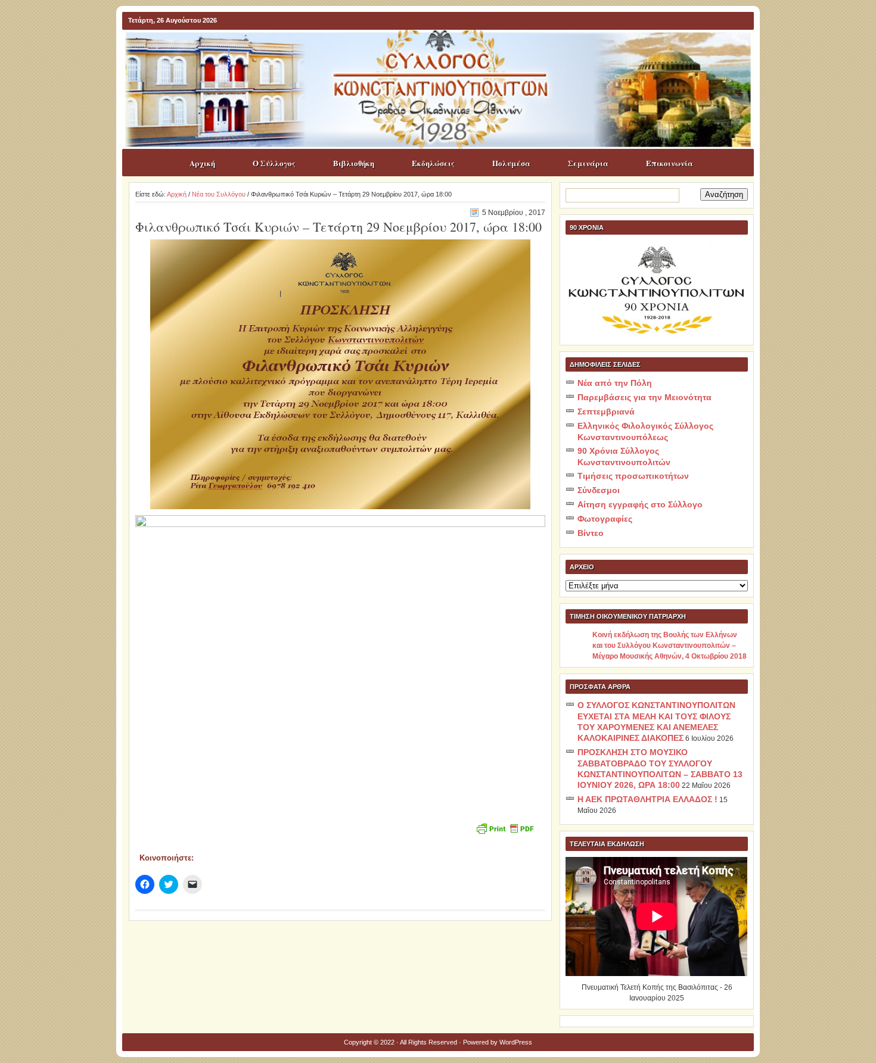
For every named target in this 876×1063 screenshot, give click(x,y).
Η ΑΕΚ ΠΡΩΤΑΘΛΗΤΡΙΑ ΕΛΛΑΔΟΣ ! (647, 799)
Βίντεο (590, 533)
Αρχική (202, 163)
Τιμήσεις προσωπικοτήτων (633, 476)
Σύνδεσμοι (598, 490)
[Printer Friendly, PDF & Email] (504, 827)
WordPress (515, 1042)
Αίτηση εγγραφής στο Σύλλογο (640, 504)
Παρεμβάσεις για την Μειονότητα (644, 397)
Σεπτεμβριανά (606, 411)
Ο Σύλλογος (274, 163)
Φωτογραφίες (604, 518)
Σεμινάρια (588, 163)
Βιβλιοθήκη (353, 163)
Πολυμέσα (511, 163)
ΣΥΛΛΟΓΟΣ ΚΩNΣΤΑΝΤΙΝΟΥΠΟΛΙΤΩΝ (444, 53)
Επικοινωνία (669, 163)
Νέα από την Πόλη (614, 383)
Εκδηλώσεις (433, 163)
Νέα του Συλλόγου (219, 194)
